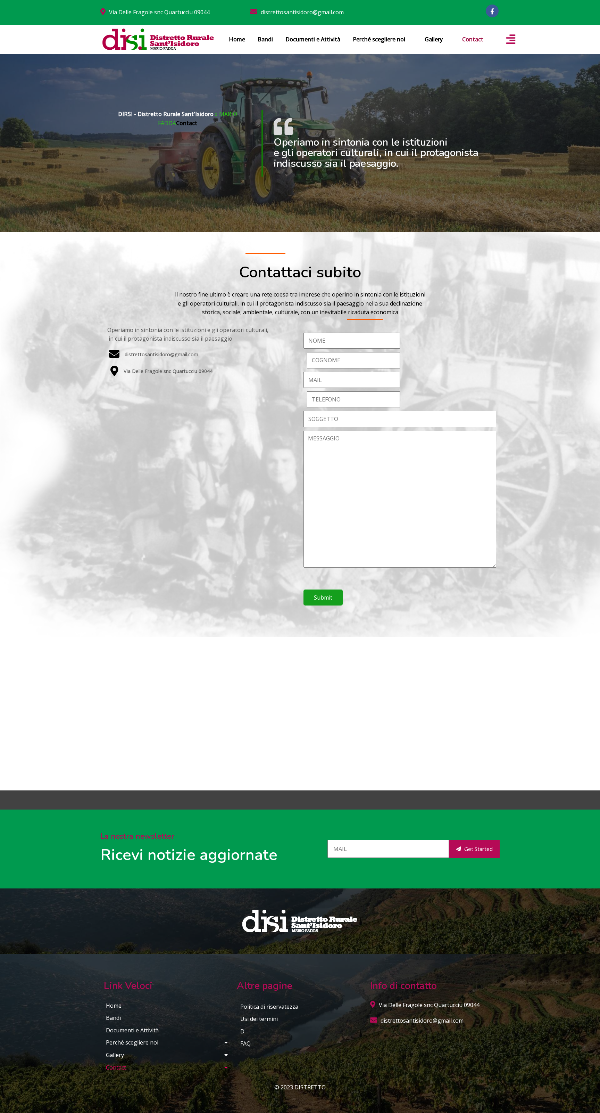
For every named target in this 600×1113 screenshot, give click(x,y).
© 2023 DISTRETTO (300, 1087)
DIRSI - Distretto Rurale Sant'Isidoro (166, 114)
